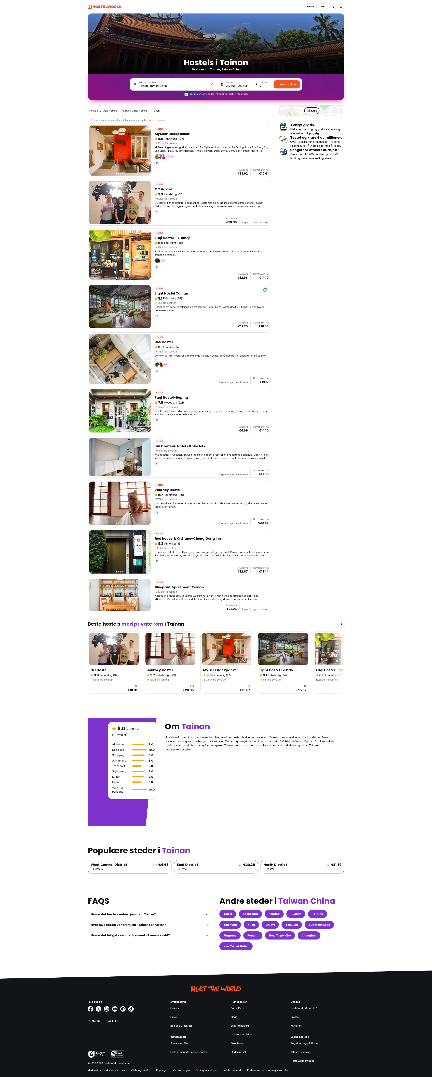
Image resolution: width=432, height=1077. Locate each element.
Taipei (227, 914)
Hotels (174, 1017)
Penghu (252, 935)
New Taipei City (280, 935)
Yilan (251, 924)
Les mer (161, 120)
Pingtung (230, 935)
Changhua (309, 935)
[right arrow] (341, 624)
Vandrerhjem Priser (241, 1034)
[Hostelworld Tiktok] (131, 1009)
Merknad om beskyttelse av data (107, 1070)
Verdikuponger (181, 1070)
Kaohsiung (250, 914)
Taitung (317, 914)
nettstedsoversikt (232, 1070)
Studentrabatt (238, 1052)
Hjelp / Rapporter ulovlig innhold (189, 1052)
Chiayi (270, 924)
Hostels (174, 1008)
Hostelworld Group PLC (304, 1008)
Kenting (274, 914)
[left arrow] (331, 624)
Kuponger (162, 1070)
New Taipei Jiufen (236, 946)
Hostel (159, 129)
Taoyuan (292, 924)
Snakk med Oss (179, 1043)
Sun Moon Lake (319, 924)
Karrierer (296, 1025)
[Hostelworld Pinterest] (123, 1009)
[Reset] (212, 84)
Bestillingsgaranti (240, 1025)
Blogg (234, 1017)
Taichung (230, 924)
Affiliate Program (300, 1052)
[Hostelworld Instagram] (106, 1009)
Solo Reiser (237, 1043)
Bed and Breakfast (181, 1025)
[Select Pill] (332, 6)
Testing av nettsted (206, 1070)
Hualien (295, 914)
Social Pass (237, 1008)
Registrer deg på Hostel (304, 1043)
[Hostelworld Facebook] (90, 1009)
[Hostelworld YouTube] (114, 1009)
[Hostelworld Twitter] (98, 1009)
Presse (295, 1017)
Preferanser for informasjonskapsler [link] (267, 1070)
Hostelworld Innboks (302, 1060)
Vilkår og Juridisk (141, 1070)
